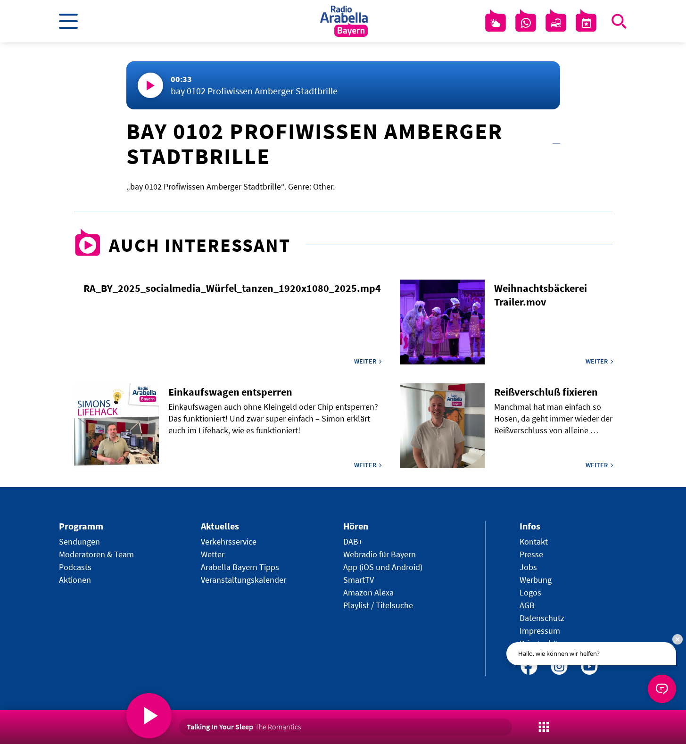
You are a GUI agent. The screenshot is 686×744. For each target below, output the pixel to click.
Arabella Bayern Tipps (240, 567)
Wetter (212, 554)
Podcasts (75, 567)
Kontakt (534, 541)
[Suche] (619, 21)
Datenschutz (542, 617)
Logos (530, 592)
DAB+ (353, 541)
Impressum (540, 630)
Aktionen (75, 579)
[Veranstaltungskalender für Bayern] (586, 23)
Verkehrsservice (228, 541)
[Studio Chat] (525, 23)
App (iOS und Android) (382, 567)
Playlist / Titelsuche (378, 605)
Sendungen (79, 541)
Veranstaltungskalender (243, 579)
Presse (531, 554)
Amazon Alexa (368, 592)
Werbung (536, 579)
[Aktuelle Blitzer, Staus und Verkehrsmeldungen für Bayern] (556, 23)
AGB (527, 605)
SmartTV (358, 579)
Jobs (528, 567)
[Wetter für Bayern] (495, 23)
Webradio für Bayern (379, 554)
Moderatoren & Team (96, 554)
